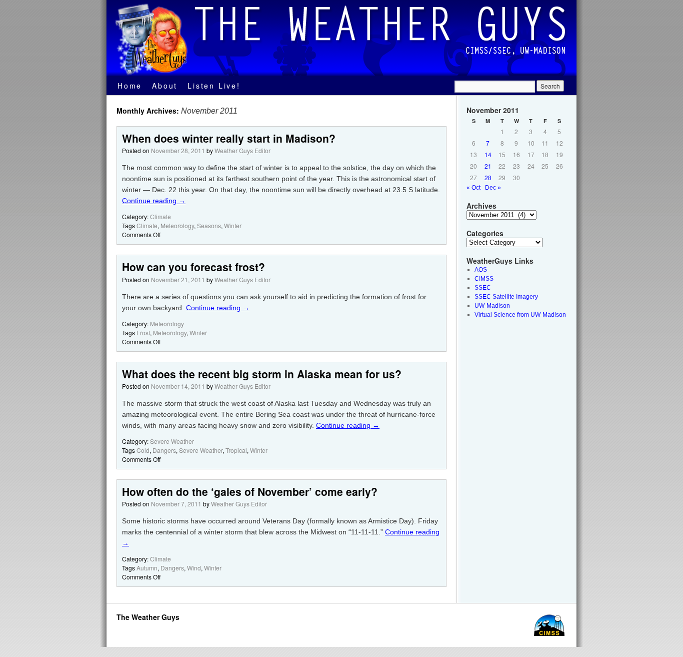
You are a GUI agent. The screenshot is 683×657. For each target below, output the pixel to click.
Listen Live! (214, 86)
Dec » (493, 187)
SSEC (482, 287)
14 (488, 154)
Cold (143, 450)
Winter (233, 225)
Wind (194, 567)
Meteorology (177, 225)
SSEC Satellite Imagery (506, 296)
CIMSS (484, 278)
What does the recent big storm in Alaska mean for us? (262, 373)
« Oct (473, 187)
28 (488, 177)
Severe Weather (172, 441)
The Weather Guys (148, 617)
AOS (480, 269)
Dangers (164, 450)
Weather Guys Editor (242, 150)
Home (130, 86)
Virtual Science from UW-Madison (520, 314)
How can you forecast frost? (193, 266)
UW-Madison (492, 305)
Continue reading (154, 201)
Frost (143, 332)
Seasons (209, 225)
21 (488, 166)
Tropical (236, 450)
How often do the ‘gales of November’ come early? (250, 491)
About (165, 86)
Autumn (147, 567)
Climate (160, 216)
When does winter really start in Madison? (229, 138)
